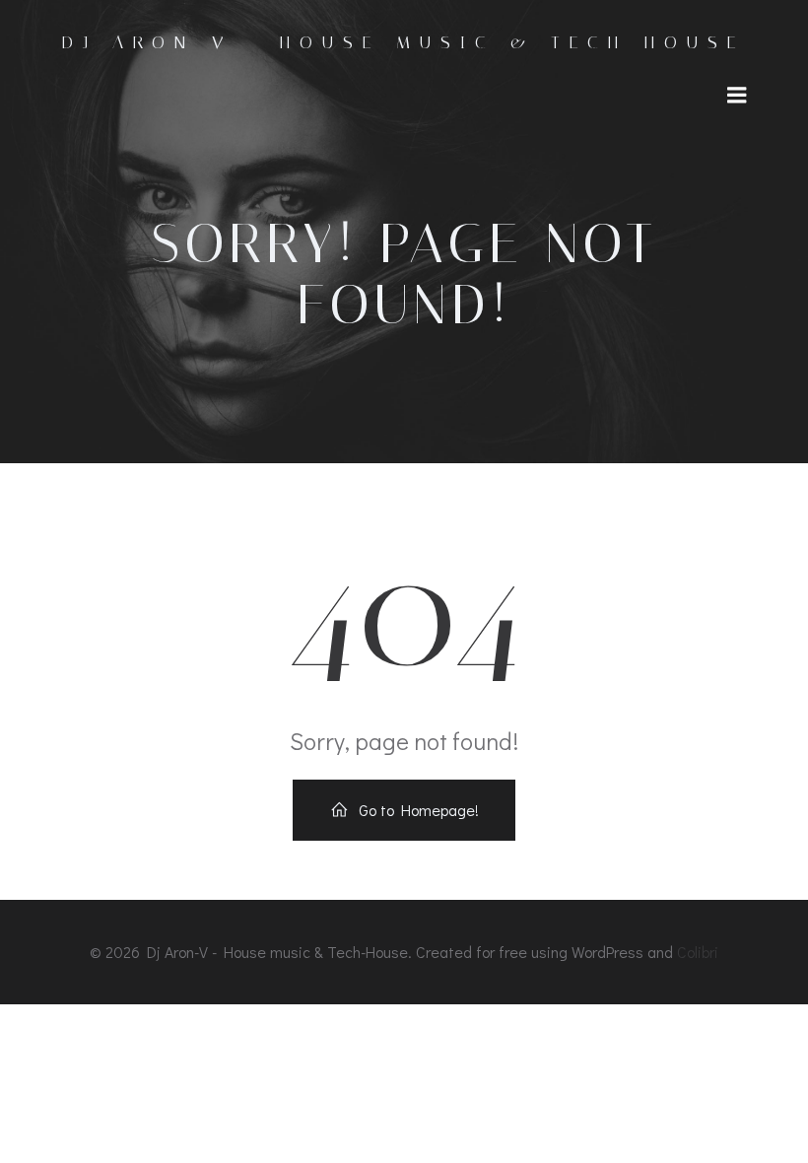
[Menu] (737, 95)
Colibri (697, 951)
